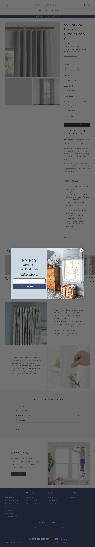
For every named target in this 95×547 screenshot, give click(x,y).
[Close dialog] (81, 250)
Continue (29, 286)
